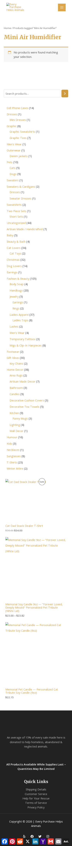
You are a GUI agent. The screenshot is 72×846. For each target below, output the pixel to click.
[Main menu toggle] (62, 7)
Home (7, 28)
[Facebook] (32, 836)
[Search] (64, 93)
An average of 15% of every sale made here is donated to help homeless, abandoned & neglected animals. (36, 741)
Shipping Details (36, 789)
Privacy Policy (36, 807)
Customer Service (36, 794)
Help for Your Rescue (36, 798)
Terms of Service (36, 803)
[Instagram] (47, 836)
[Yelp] (24, 836)
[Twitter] (39, 836)
